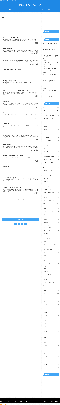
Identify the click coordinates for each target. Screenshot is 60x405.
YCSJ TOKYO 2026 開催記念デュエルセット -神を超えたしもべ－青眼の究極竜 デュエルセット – (50, 57)
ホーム (2, 401)
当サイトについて (8, 401)
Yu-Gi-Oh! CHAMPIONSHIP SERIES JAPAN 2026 (50, 50)
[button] (58, 35)
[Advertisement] (20, 27)
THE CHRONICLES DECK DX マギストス (50, 44)
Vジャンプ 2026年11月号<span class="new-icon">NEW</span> (49, 97)
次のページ (20, 219)
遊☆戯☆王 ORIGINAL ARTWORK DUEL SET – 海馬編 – (49, 69)
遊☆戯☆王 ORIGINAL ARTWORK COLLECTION (49, 91)
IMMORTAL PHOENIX (47, 86)
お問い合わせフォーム (23, 401)
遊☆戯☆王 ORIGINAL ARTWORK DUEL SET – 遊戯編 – (49, 81)
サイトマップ (15, 401)
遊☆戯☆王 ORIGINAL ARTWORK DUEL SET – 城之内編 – (49, 75)
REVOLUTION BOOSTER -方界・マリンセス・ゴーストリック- (50, 63)
